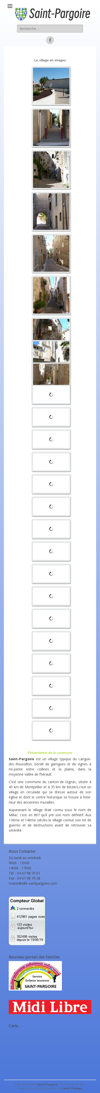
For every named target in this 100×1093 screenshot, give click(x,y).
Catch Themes (72, 1088)
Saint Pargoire (47, 1084)
